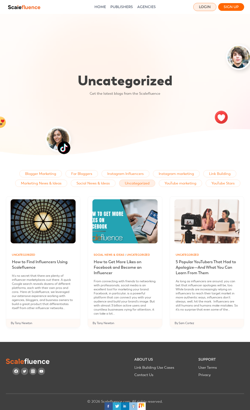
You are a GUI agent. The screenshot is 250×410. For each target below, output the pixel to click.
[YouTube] (41, 371)
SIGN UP (231, 7)
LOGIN (205, 7)
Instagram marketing (176, 173)
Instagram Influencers (125, 173)
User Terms (207, 367)
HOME (100, 7)
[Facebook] (16, 371)
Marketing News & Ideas (41, 183)
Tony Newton (23, 323)
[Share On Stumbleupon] (141, 406)
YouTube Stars (223, 183)
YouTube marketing (180, 183)
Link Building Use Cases (154, 367)
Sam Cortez (186, 323)
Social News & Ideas (93, 183)
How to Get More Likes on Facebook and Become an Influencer (118, 267)
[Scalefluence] (24, 7)
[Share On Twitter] (117, 406)
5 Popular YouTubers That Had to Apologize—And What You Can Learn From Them (206, 267)
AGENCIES (146, 7)
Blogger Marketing (40, 173)
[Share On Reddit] (133, 406)
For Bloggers (81, 173)
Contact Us (143, 375)
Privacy (204, 375)
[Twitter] (24, 371)
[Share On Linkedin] (125, 406)
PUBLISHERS (121, 7)
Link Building (220, 173)
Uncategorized (137, 183)
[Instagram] (33, 371)
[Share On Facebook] (109, 406)
